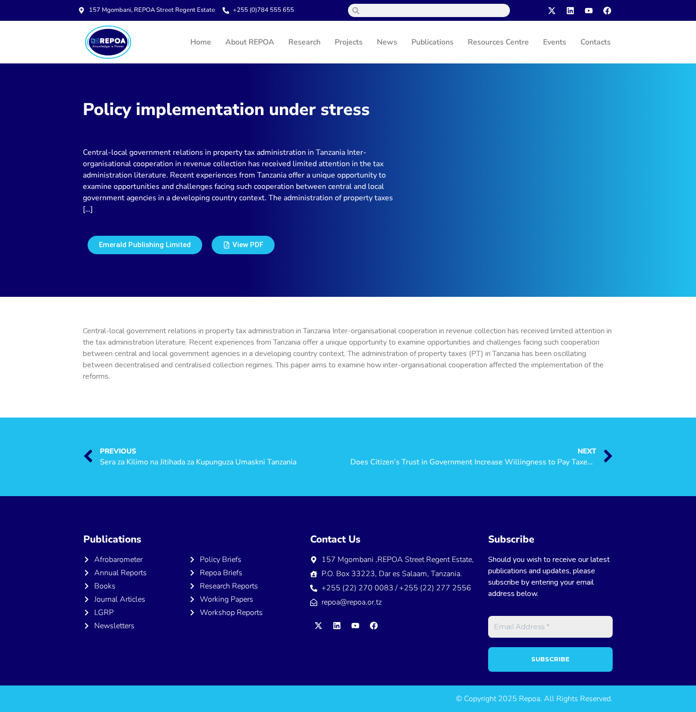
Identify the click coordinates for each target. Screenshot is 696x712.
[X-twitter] (552, 10)
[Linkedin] (570, 10)
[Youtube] (589, 10)
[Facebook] (607, 10)
